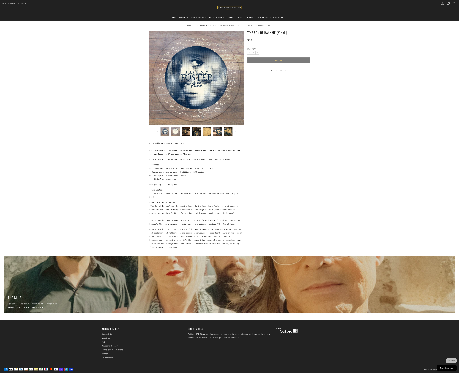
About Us (182, 17)
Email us (162, 154)
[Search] (454, 3)
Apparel (230, 17)
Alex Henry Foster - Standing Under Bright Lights (218, 25)
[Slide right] (235, 131)
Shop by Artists (197, 17)
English (24, 3)
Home (174, 17)
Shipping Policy (110, 346)
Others (250, 17)
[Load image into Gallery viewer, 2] (175, 131)
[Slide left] (158, 131)
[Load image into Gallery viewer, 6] (217, 131)
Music (240, 17)
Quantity (251, 49)
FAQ (103, 342)
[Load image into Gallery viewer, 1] (165, 131)
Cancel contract (446, 368)
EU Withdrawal (109, 357)
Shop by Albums (215, 17)
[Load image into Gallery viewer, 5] (207, 131)
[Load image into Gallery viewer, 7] (228, 131)
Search (105, 353)
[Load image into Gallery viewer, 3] (186, 131)
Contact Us (107, 334)
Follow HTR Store (196, 334)
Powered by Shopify (431, 369)
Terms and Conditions (112, 350)
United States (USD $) (10, 3)
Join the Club (263, 17)
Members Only (278, 17)
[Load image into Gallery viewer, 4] (196, 131)
